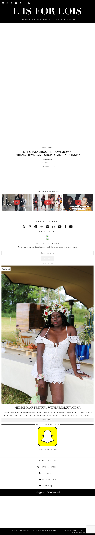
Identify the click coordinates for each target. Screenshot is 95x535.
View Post (48, 420)
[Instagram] (7, 3)
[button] (92, 3)
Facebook (48, 473)
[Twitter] (3, 3)
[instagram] (30, 226)
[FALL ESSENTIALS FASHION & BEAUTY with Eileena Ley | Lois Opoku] (78, 202)
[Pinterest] (11, 3)
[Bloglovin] (25, 3)
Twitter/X (48, 461)
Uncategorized (47, 147)
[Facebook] (20, 3)
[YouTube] (16, 3)
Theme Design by (83, 532)
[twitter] (24, 226)
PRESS (66, 530)
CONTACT (46, 530)
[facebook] (35, 226)
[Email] (70, 226)
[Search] (29, 3)
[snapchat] (53, 226)
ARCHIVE (57, 530)
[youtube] (59, 226)
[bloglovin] (41, 226)
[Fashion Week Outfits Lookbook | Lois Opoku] (47, 202)
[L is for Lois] (47, 9)
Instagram (48, 467)
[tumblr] (65, 226)
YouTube (49, 486)
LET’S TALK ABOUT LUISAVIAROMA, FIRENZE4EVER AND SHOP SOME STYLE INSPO (47, 153)
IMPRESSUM (77, 530)
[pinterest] (47, 226)
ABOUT (36, 530)
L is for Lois (24, 530)
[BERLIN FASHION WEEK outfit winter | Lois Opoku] (17, 202)
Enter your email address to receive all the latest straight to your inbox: (47, 247)
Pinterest (48, 479)
